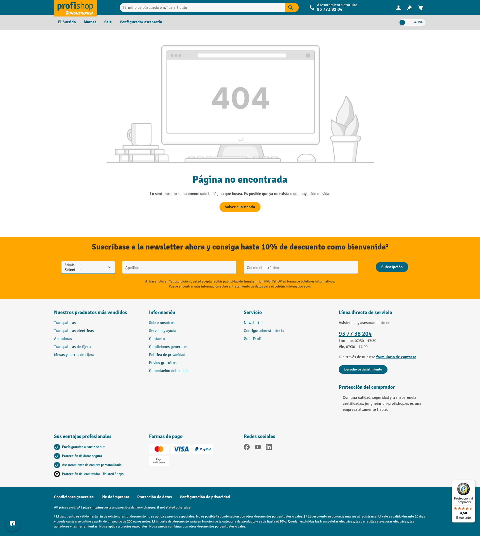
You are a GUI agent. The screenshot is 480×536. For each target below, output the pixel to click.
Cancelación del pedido (168, 370)
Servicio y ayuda (162, 330)
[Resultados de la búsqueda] (292, 7)
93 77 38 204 (355, 334)
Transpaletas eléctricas (74, 330)
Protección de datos (154, 497)
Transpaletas (65, 322)
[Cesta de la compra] (420, 8)
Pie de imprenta (115, 497)
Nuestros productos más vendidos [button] (90, 312)
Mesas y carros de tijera (74, 354)
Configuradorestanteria (264, 330)
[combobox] (202, 7)
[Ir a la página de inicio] (75, 7)
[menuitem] (398, 8)
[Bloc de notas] (409, 8)
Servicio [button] (253, 312)
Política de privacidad (167, 354)
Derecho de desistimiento (363, 369)
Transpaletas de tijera (72, 346)
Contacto (157, 338)
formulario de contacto (396, 357)
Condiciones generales (168, 346)
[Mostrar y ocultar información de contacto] (12, 523)
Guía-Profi (252, 338)
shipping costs (100, 507)
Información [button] (162, 312)
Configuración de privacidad (205, 497)
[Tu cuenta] (398, 8)
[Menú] (472, 483)
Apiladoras (63, 338)
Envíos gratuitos (162, 362)
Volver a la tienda (240, 207)
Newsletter (253, 322)
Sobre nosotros (161, 322)
